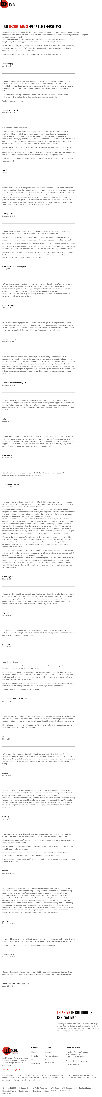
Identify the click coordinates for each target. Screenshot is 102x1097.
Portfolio (34, 1056)
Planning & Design (51, 1056)
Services (48, 1052)
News (33, 1060)
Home (33, 1052)
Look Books (35, 1064)
